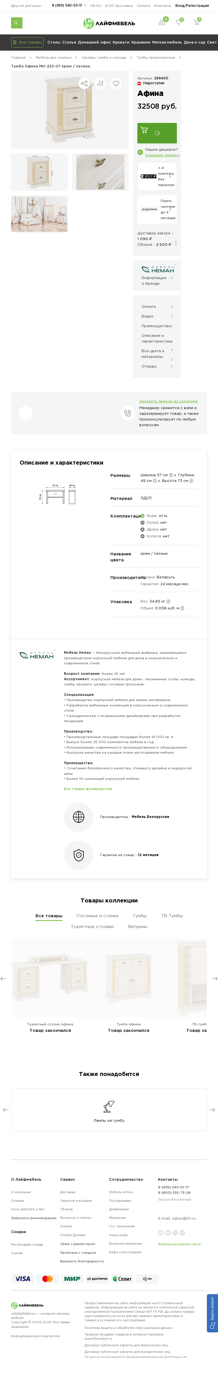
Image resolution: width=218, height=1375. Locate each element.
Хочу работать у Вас (28, 1209)
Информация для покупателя (35, 1336)
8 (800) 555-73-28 (174, 1192)
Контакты (162, 5)
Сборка (66, 1209)
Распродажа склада (27, 1244)
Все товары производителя (88, 789)
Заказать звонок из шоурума (168, 401)
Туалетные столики (92, 926)
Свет (212, 42)
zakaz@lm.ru (184, 1218)
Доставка (124, 5)
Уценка (17, 1253)
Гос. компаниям (122, 1226)
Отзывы (17, 1200)
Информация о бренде (154, 281)
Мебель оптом (121, 1192)
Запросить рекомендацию (33, 1218)
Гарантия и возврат (76, 1200)
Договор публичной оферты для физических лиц (126, 1345)
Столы (53, 42)
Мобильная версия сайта (179, 1244)
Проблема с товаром (78, 1252)
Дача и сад (194, 42)
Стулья (69, 42)
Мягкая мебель (167, 42)
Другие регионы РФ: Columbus (29, 5)
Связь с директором (77, 1244)
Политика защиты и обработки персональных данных (129, 1327)
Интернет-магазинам (125, 1243)
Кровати (121, 42)
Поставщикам (120, 1200)
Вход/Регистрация (192, 5)
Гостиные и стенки (97, 915)
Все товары (48, 915)
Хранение (140, 42)
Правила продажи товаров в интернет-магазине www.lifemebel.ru (124, 1336)
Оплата (143, 5)
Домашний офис (94, 42)
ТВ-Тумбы (172, 915)
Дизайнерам (119, 1209)
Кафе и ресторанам (125, 1252)
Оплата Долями (72, 1235)
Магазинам (117, 1217)
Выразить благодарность (82, 1261)
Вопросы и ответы (75, 1217)
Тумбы (140, 915)
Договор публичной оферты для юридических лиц (136, 1354)
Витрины (137, 926)
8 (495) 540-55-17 (67, 5)
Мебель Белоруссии (150, 817)
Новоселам (118, 1235)
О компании (21, 1192)
